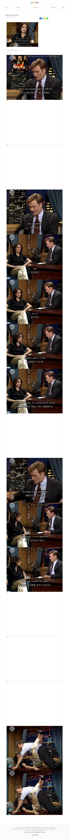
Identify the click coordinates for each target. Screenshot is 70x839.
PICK (17, 7)
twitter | (34, 832)
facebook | (37, 832)
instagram (43, 832)
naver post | (27, 832)
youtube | (30, 832)
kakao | (40, 832)
